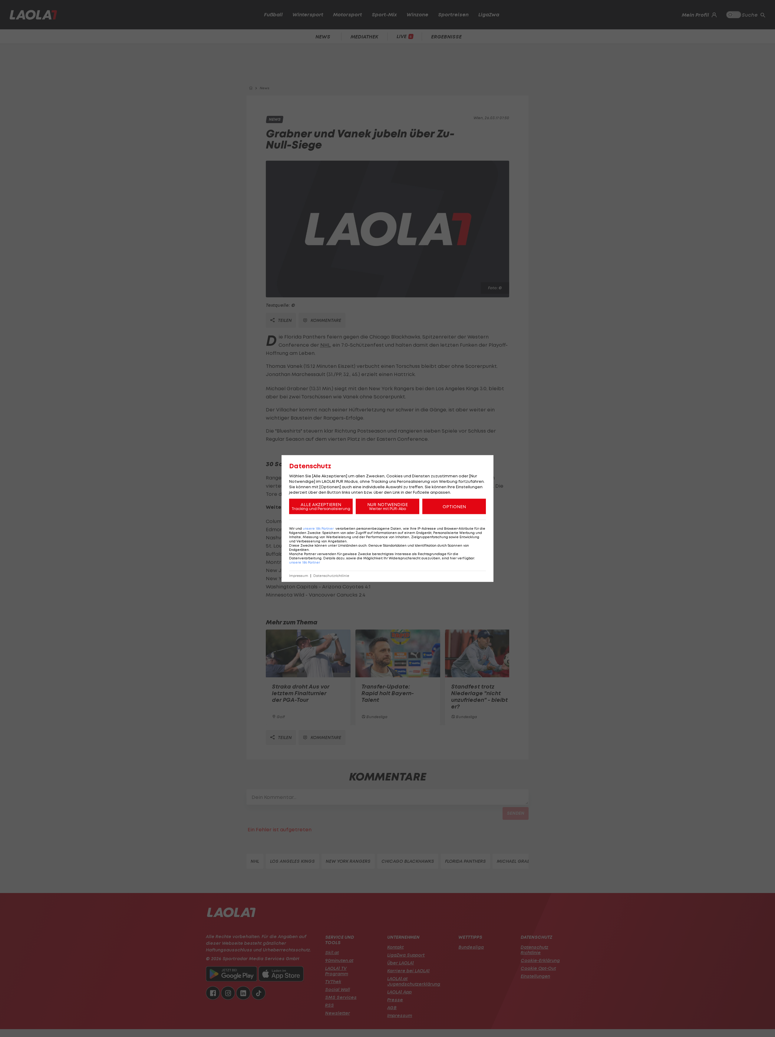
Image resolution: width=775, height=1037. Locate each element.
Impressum (298, 575)
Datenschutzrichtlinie (331, 575)
